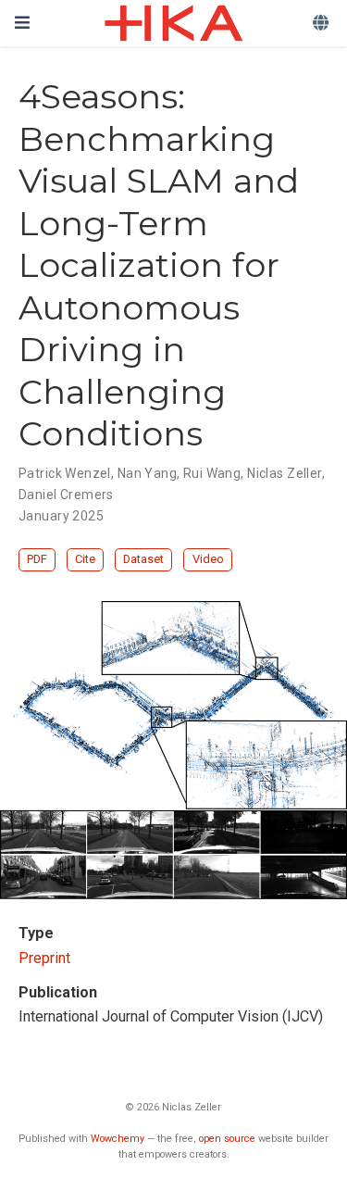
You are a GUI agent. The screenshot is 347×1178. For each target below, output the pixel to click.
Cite (85, 559)
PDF (37, 559)
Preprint (44, 958)
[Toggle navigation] (22, 22)
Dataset (143, 559)
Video (208, 559)
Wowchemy (117, 1139)
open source (227, 1139)
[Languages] (322, 23)
